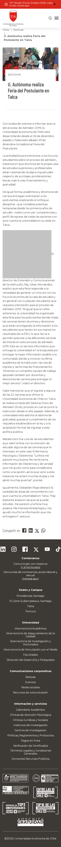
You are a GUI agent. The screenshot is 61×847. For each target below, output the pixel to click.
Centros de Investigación (30, 730)
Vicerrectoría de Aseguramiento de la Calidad (30, 635)
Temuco (30, 611)
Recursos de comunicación (30, 692)
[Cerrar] (54, 4)
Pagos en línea (30, 740)
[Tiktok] (58, 550)
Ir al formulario (30, 567)
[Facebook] (25, 550)
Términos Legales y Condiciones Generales (30, 752)
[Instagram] (14, 550)
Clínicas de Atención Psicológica (30, 714)
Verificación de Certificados (30, 745)
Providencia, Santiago (30, 595)
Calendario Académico (30, 709)
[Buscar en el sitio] (50, 18)
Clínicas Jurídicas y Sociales (30, 720)
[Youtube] (47, 550)
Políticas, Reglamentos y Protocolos (30, 735)
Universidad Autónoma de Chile (35, 838)
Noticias (18, 29)
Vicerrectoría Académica (30, 628)
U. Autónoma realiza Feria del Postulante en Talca (24, 38)
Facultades (30, 654)
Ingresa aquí (30, 578)
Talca (30, 606)
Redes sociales (30, 687)
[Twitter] (36, 550)
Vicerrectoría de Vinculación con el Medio (31, 649)
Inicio (6, 29)
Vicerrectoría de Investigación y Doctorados (30, 643)
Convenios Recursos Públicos (30, 758)
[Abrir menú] (56, 18)
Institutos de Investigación (31, 725)
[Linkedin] (3, 550)
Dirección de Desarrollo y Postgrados (30, 659)
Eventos (30, 682)
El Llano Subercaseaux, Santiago (30, 601)
